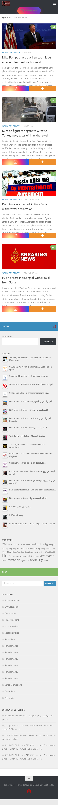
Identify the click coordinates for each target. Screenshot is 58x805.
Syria (46, 560)
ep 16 (11, 552)
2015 (10, 544)
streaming (35, 560)
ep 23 (40, 552)
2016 (15, 545)
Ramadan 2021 (11, 646)
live (43, 556)
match (4, 560)
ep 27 (45, 552)
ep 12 (45, 548)
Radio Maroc (10, 639)
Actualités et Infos (11, 53)
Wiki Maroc (9, 698)
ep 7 (23, 548)
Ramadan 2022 (11, 652)
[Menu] (54, 3)
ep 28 (49, 552)
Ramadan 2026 (11, 678)
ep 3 (8, 548)
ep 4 (12, 548)
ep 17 (16, 552)
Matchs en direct (12, 626)
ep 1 (53, 544)
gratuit (29, 556)
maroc (50, 556)
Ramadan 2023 (11, 659)
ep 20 (28, 552)
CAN (28, 545)
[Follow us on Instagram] (54, 326)
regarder (23, 561)
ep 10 (36, 548)
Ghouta (23, 556)
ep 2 (4, 548)
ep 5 (16, 548)
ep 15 (7, 552)
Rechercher (7, 336)
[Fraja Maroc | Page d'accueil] (7, 3)
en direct (36, 544)
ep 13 (50, 548)
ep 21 (32, 552)
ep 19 (24, 552)
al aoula (22, 544)
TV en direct (10, 691)
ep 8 (27, 548)
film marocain (15, 556)
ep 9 (31, 548)
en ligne (46, 544)
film (5, 555)
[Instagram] (15, 88)
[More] (42, 88)
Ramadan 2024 (11, 665)
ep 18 (20, 552)
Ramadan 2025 (11, 672)
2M (4, 544)
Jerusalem (37, 556)
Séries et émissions (13, 685)
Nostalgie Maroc (12, 633)
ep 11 (40, 548)
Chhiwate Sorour (12, 607)
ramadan (13, 560)
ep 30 (53, 552)
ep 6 (20, 548)
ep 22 (36, 552)
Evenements (10, 613)
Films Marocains (12, 620)
